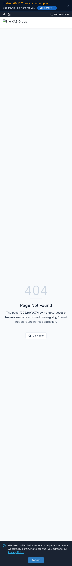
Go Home (38, 335)
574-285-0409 (61, 14)
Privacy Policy (16, 552)
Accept (36, 559)
